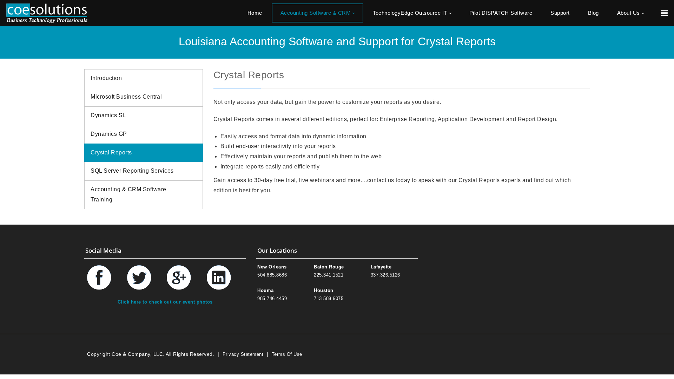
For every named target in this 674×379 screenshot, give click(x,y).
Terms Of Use (287, 354)
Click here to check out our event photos (165, 302)
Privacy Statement (243, 354)
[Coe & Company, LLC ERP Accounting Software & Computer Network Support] (46, 13)
